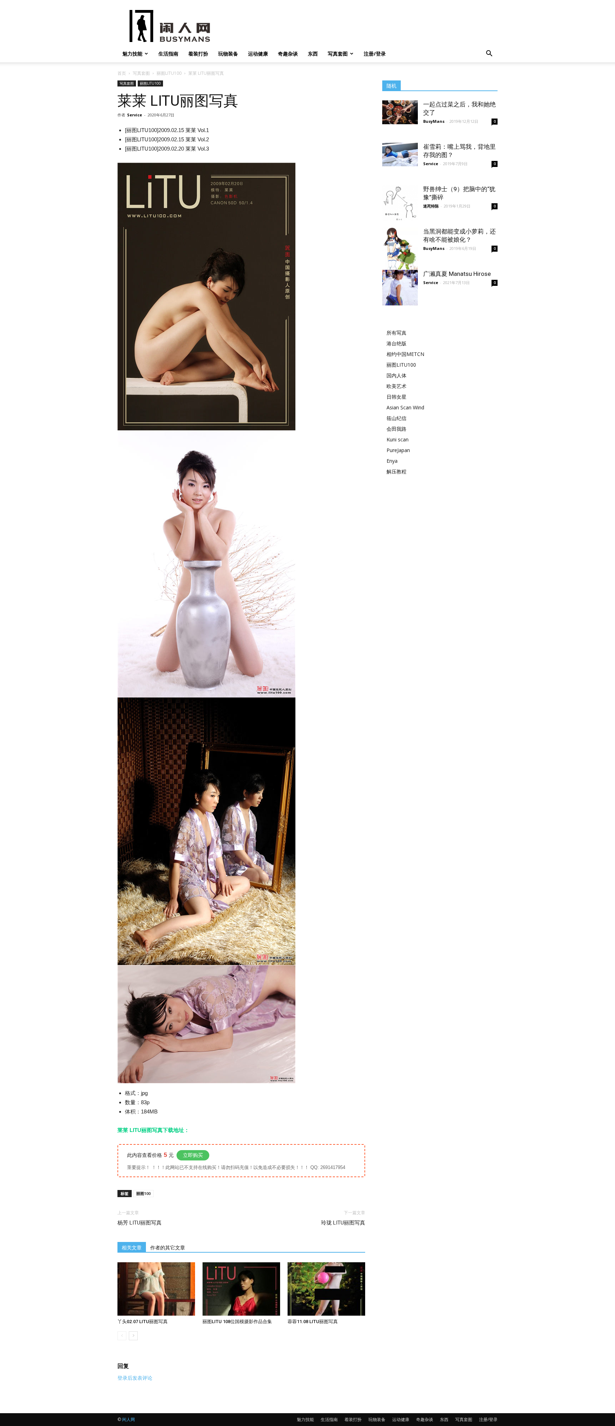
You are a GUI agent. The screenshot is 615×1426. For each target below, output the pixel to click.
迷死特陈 (431, 206)
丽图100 (143, 1193)
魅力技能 (132, 53)
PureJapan (398, 450)
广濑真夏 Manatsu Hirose (457, 273)
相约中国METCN (405, 354)
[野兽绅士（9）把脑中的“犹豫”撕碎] (400, 203)
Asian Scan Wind (405, 407)
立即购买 (193, 1155)
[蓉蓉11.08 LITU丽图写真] (326, 1289)
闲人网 (128, 1419)
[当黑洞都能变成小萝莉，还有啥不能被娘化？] (400, 248)
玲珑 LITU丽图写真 (343, 1223)
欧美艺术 (396, 386)
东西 (313, 53)
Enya (392, 460)
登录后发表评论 (134, 1378)
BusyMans (434, 121)
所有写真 (396, 332)
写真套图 (338, 53)
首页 (121, 73)
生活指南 (168, 53)
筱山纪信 (396, 418)
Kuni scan (398, 439)
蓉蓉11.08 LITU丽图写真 (313, 1321)
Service (134, 114)
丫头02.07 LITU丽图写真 (142, 1321)
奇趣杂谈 (288, 53)
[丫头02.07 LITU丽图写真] (156, 1289)
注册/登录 (375, 53)
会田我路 (396, 428)
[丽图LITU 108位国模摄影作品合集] (241, 1289)
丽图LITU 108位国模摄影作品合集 (237, 1321)
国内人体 (396, 375)
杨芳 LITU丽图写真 (139, 1223)
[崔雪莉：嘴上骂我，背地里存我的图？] (400, 154)
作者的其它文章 (167, 1248)
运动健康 (258, 53)
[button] (489, 54)
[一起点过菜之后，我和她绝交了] (400, 112)
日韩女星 (396, 396)
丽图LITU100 (169, 73)
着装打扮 (198, 53)
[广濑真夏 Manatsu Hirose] (400, 287)
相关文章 (132, 1248)
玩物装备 (228, 53)
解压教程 (396, 471)
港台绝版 (396, 343)
